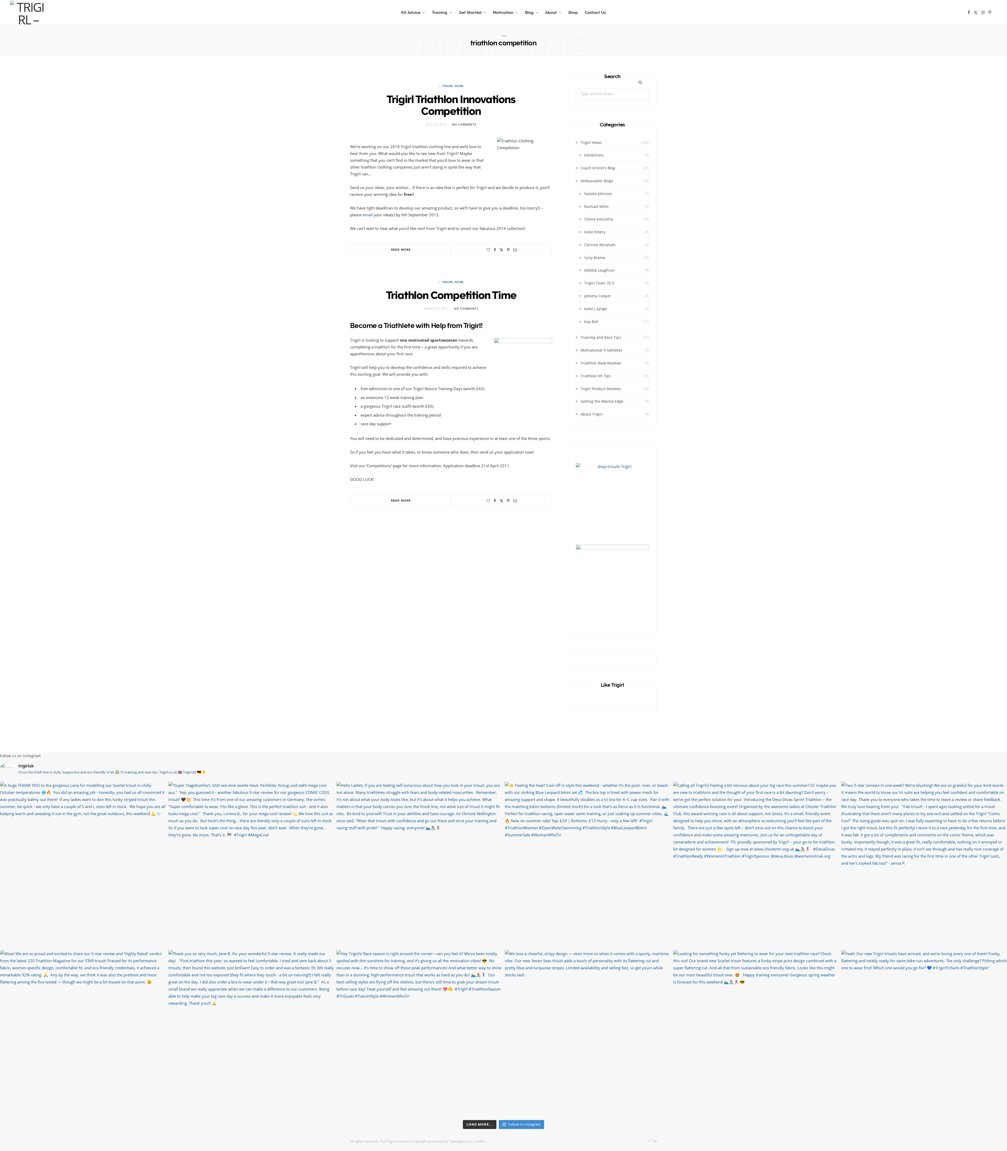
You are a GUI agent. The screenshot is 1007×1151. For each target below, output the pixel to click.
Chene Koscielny (598, 219)
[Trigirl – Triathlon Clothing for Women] (28, 12)
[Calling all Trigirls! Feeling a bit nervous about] (756, 865)
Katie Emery (594, 231)
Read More (401, 249)
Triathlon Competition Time (451, 295)
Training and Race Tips (601, 337)
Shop (573, 12)
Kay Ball (591, 321)
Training (439, 12)
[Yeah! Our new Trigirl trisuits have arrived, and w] (924, 1033)
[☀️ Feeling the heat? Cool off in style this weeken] (588, 865)
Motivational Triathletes (601, 350)
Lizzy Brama (594, 257)
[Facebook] (495, 250)
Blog (529, 12)
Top (654, 1141)
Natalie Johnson (598, 193)
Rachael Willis (596, 206)
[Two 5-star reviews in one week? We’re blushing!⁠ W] (924, 865)
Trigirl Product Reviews (601, 388)
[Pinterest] (508, 250)
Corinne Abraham (599, 244)
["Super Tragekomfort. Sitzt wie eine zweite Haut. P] (251, 865)
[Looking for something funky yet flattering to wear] (756, 1033)
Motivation (503, 12)
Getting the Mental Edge (602, 401)
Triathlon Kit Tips (596, 375)
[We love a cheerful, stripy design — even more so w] (588, 1033)
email (368, 214)
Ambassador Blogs (597, 180)
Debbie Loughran (599, 270)
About (551, 12)
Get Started (470, 12)
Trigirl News (453, 86)
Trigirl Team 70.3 (599, 283)
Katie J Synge (595, 308)
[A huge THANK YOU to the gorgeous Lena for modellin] (83, 865)
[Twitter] (501, 250)
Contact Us (595, 12)
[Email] (515, 250)
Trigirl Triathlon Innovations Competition (451, 105)
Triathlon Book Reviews (601, 363)
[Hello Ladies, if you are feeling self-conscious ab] (419, 865)
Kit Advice (410, 12)
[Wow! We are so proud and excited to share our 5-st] (83, 1033)
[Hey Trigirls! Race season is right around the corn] (419, 1033)
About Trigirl (592, 414)
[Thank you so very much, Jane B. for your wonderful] (251, 1033)
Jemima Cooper (597, 295)
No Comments (464, 124)
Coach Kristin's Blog (598, 167)
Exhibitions (594, 155)
